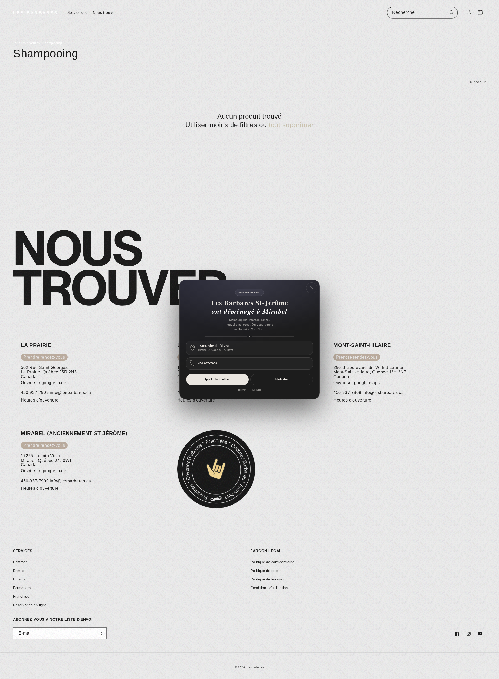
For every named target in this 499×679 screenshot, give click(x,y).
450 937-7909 (207, 363)
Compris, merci (249, 390)
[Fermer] (311, 287)
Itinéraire (281, 379)
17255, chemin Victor (216, 348)
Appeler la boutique (217, 379)
